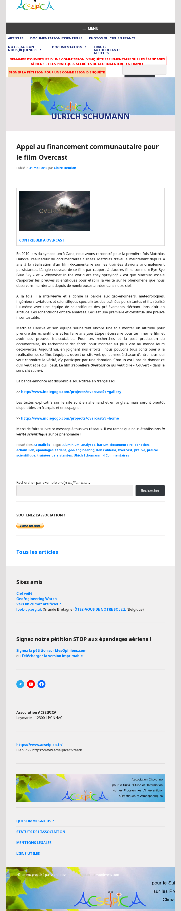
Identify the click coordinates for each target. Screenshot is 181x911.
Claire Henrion (65, 168)
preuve (139, 450)
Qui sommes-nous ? (35, 821)
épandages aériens (51, 450)
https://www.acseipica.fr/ (39, 744)
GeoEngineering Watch (36, 598)
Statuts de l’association (40, 831)
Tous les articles (37, 551)
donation (141, 445)
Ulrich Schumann (87, 455)
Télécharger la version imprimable (52, 655)
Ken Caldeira (106, 450)
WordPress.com (107, 875)
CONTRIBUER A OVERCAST (41, 240)
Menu (93, 28)
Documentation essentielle (56, 38)
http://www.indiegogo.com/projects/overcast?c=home (70, 418)
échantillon (25, 450)
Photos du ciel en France (112, 38)
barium (102, 445)
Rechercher (150, 490)
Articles (16, 38)
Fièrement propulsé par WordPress (41, 875)
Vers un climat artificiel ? (38, 604)
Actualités (42, 445)
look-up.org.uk (29, 609)
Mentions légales (33, 842)
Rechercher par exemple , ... (53, 482)
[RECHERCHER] (147, 69)
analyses (88, 445)
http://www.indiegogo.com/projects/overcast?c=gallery (71, 391)
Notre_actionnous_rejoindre (22, 48)
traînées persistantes (54, 455)
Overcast (125, 450)
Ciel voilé (24, 593)
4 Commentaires (116, 455)
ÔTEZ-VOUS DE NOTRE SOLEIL (100, 609)
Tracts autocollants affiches (107, 49)
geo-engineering (81, 450)
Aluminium (70, 445)
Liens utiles (28, 853)
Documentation (67, 47)
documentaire (121, 445)
